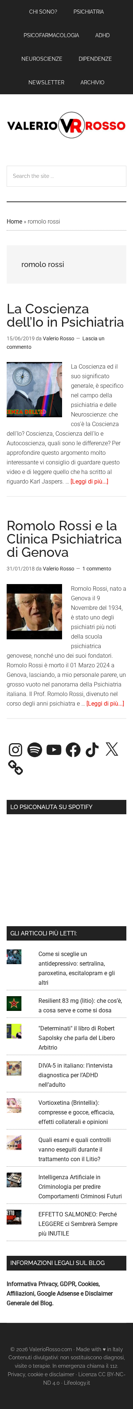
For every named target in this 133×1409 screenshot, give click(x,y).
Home (14, 221)
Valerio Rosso (66, 125)
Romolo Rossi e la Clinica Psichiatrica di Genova (64, 539)
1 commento (96, 569)
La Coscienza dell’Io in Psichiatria (65, 315)
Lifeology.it (77, 1383)
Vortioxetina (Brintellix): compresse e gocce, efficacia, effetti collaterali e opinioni (76, 1112)
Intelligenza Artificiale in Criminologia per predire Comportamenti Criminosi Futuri (80, 1187)
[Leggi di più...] (89, 481)
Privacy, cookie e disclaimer (41, 1374)
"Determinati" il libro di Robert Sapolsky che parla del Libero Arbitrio (76, 1038)
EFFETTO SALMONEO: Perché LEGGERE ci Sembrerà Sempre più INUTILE (77, 1224)
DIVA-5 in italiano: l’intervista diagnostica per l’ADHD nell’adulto (75, 1075)
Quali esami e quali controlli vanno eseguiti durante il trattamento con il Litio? (74, 1149)
